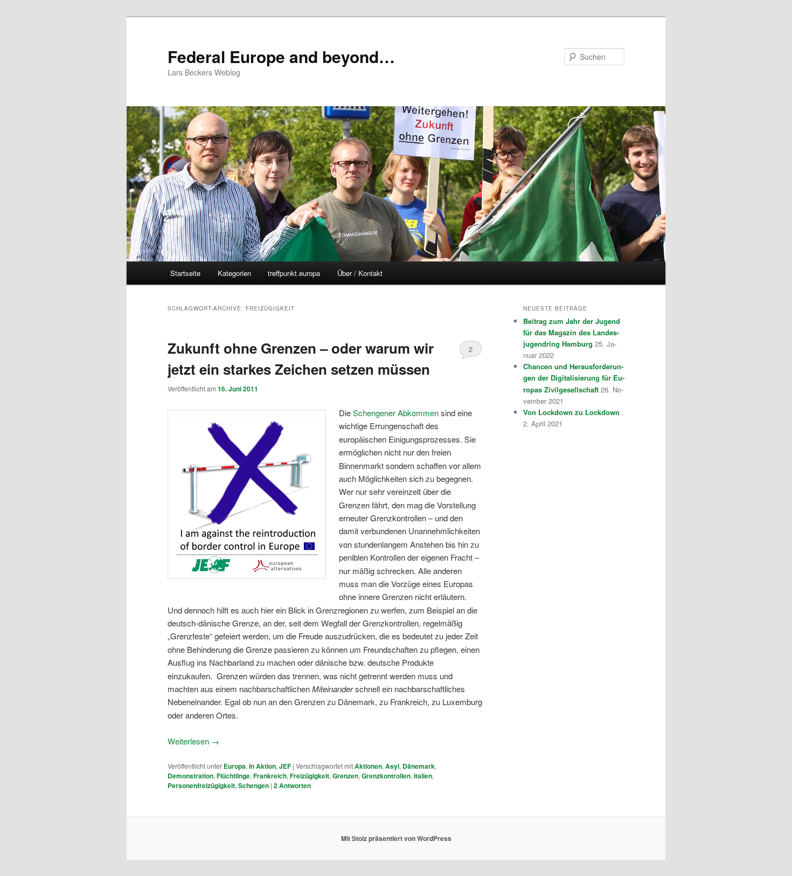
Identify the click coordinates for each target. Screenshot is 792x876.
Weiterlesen (193, 741)
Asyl (392, 766)
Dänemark (418, 766)
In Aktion (262, 766)
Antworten (292, 785)
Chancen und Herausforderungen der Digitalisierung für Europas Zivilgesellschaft (573, 377)
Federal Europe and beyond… (281, 56)
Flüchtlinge (233, 776)
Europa (235, 766)
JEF (285, 766)
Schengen (253, 785)
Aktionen (368, 766)
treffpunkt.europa (294, 273)
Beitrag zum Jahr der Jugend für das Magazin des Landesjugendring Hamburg (571, 332)
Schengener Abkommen (396, 412)
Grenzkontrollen (386, 776)
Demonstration (190, 776)
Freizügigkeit (309, 776)
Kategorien (234, 273)
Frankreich (270, 776)
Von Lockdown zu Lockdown (571, 412)
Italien (423, 776)
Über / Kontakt (360, 273)
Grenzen (345, 776)
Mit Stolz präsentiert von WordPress (396, 838)
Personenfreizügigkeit (201, 785)
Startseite (185, 273)
